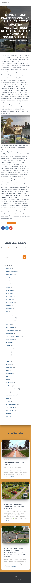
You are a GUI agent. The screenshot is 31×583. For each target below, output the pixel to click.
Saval (7, 392)
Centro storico (9, 308)
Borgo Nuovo (9, 293)
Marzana (8, 352)
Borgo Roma (9, 296)
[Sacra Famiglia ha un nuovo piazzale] (15, 448)
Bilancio (8, 287)
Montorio (8, 358)
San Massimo (9, 382)
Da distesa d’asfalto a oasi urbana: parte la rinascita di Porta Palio (14, 507)
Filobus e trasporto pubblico (13, 336)
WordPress (20, 580)
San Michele (9, 386)
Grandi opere (9, 342)
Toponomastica (10, 407)
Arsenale (8, 277)
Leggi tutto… (11, 476)
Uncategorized (9, 410)
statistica (8, 401)
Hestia (9, 580)
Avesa (7, 281)
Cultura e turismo (10, 318)
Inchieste (8, 345)
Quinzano (8, 379)
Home (15, 576)
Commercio (9, 314)
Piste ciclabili (9, 373)
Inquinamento (9, 348)
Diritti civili (8, 324)
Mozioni (8, 361)
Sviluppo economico (11, 404)
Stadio (7, 398)
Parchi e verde (9, 367)
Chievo (7, 311)
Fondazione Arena (10, 339)
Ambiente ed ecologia (11, 271)
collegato (9, 248)
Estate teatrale (9, 333)
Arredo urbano (11, 222)
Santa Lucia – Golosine (11, 389)
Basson (8, 284)
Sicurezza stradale (10, 395)
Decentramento (10, 321)
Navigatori (8, 364)
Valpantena (8, 416)
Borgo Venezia (9, 302)
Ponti (7, 376)
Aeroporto (8, 268)
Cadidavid (8, 305)
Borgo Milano (9, 290)
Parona (7, 370)
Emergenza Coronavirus (12, 330)
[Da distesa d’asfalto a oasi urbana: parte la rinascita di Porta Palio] (15, 490)
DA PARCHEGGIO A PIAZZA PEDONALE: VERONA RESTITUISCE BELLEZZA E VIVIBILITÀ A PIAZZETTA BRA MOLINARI (15, 553)
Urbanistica (9, 413)
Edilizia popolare (10, 327)
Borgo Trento (9, 299)
